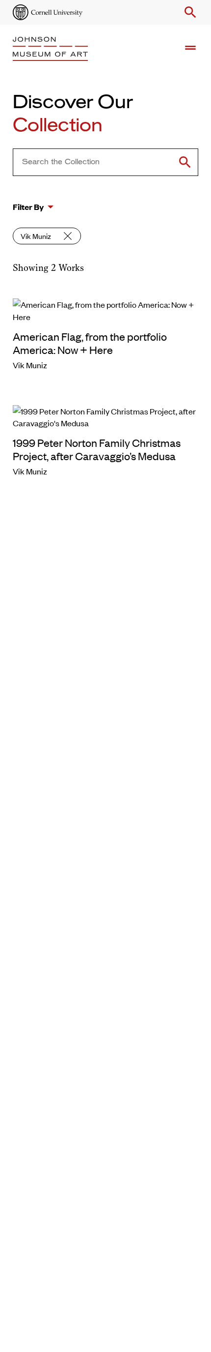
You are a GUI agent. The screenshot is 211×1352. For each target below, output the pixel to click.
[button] (188, 12)
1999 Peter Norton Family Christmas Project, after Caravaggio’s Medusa (97, 449)
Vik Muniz (36, 236)
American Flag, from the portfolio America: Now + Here (90, 342)
